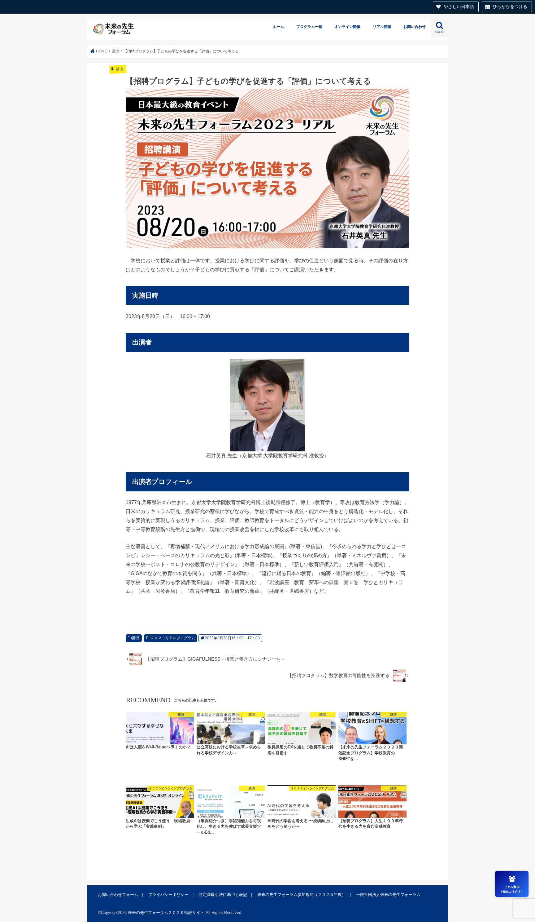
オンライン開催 (347, 26)
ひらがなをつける (510, 6)
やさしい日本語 (459, 6)
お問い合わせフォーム (118, 894)
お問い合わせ (414, 26)
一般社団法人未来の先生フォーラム (388, 894)
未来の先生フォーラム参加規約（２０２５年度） (301, 894)
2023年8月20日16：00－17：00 (232, 638)
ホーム (278, 26)
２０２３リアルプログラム (172, 638)
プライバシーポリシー (168, 894)
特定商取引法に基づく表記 (223, 894)
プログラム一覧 (309, 26)
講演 (135, 638)
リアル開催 (382, 26)
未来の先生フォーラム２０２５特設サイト (166, 912)
